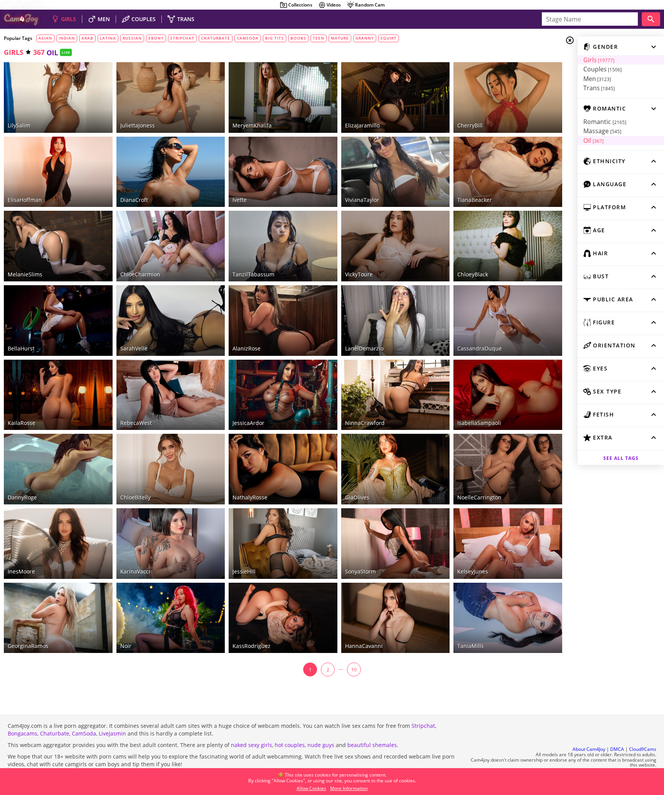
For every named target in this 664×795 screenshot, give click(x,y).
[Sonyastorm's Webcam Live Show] (395, 543)
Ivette (239, 199)
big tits (274, 38)
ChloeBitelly (135, 497)
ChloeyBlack (472, 274)
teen (318, 38)
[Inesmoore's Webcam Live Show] (58, 543)
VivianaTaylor (362, 199)
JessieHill (244, 571)
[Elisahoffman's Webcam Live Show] (58, 172)
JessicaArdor (248, 422)
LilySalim (19, 125)
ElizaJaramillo (362, 125)
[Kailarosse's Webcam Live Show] (58, 395)
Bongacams (22, 733)
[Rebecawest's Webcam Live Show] (170, 395)
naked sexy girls (251, 745)
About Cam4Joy (589, 749)
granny (364, 38)
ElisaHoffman (25, 199)
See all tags (621, 458)
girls (13, 52)
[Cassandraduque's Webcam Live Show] (507, 320)
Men (597, 78)
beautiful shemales (372, 745)
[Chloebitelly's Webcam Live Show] (170, 469)
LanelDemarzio (364, 348)
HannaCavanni (364, 646)
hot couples (290, 745)
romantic (604, 121)
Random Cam (370, 5)
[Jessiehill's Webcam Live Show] (283, 543)
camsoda (248, 38)
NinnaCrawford (365, 422)
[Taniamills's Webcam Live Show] (507, 618)
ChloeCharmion (140, 274)
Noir (125, 646)
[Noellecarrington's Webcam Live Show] (507, 469)
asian (45, 38)
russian (132, 38)
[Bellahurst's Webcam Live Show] (58, 320)
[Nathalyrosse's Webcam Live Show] (283, 469)
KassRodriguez (251, 646)
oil (593, 140)
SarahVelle (134, 348)
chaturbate (215, 38)
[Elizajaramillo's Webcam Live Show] (395, 97)
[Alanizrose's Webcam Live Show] (283, 320)
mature (340, 38)
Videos (334, 5)
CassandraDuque (479, 348)
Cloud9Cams (642, 749)
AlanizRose (246, 348)
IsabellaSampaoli (479, 422)
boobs (298, 38)
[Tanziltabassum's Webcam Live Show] (283, 246)
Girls (598, 60)
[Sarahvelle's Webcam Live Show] (170, 320)
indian (67, 38)
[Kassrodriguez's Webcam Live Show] (283, 618)
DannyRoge (22, 497)
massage (602, 131)
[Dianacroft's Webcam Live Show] (170, 172)
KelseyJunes (472, 571)
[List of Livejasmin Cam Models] (93, 69)
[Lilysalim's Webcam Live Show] (58, 97)
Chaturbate (54, 733)
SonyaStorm (360, 571)
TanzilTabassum (253, 274)
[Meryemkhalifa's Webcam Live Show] (283, 97)
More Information (349, 788)
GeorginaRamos (28, 646)
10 (354, 669)
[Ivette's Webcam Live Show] (283, 172)
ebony (156, 38)
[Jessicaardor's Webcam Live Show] (283, 395)
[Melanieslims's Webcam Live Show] (58, 246)
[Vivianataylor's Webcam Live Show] (395, 172)
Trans (599, 88)
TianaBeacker (474, 199)
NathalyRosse (249, 497)
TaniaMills (470, 646)
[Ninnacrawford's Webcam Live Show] (395, 395)
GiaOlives (357, 497)
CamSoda (84, 733)
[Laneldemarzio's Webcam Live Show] (395, 320)
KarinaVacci (135, 571)
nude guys (320, 745)
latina (108, 38)
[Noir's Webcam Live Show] (170, 618)
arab (87, 38)
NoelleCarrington (479, 497)
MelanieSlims (25, 274)
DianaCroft (134, 199)
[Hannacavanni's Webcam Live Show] (395, 618)
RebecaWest (136, 422)
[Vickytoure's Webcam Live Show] (395, 246)
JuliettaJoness (137, 125)
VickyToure (359, 274)
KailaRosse (21, 422)
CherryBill (470, 125)
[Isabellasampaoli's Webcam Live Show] (507, 395)
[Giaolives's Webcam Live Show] (395, 469)
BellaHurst (21, 348)
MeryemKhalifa (252, 125)
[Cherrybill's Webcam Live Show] (507, 97)
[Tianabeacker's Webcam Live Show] (507, 172)
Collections (300, 5)
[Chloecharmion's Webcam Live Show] (170, 246)
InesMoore (21, 571)
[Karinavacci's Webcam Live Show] (170, 543)
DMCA (617, 749)
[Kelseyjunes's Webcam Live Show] (507, 543)
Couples (602, 69)
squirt (388, 38)
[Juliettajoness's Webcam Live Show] (170, 97)
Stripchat (423, 725)
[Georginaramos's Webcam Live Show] (58, 618)
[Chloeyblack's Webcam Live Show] (507, 246)
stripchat (182, 38)
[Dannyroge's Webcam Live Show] (58, 469)
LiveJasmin (112, 733)
